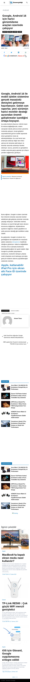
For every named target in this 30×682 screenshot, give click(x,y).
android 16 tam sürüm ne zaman (8, 313)
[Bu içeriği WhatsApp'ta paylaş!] (26, 52)
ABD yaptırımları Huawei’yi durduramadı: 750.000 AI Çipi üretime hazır (14, 343)
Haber (19, 31)
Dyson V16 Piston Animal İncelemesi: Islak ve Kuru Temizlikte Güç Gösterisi (18, 395)
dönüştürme (16, 242)
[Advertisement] (15, 76)
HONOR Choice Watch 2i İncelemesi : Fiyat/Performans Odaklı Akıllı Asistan (18, 414)
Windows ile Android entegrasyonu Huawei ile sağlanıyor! (12, 177)
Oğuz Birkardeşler (6, 671)
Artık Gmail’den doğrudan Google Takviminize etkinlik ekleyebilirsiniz (14, 336)
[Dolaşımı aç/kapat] (4, 2)
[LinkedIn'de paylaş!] (19, 52)
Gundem (15, 31)
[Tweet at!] (11, 52)
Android (6, 10)
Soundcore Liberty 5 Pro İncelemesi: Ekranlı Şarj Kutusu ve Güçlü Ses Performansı (18, 424)
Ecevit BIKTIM (5, 621)
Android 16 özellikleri (15, 310)
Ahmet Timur (4, 48)
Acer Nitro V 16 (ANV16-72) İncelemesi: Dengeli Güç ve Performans (19, 387)
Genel (10, 31)
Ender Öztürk (5, 574)
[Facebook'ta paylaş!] (4, 52)
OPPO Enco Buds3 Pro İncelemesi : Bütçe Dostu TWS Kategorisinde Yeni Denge (18, 405)
